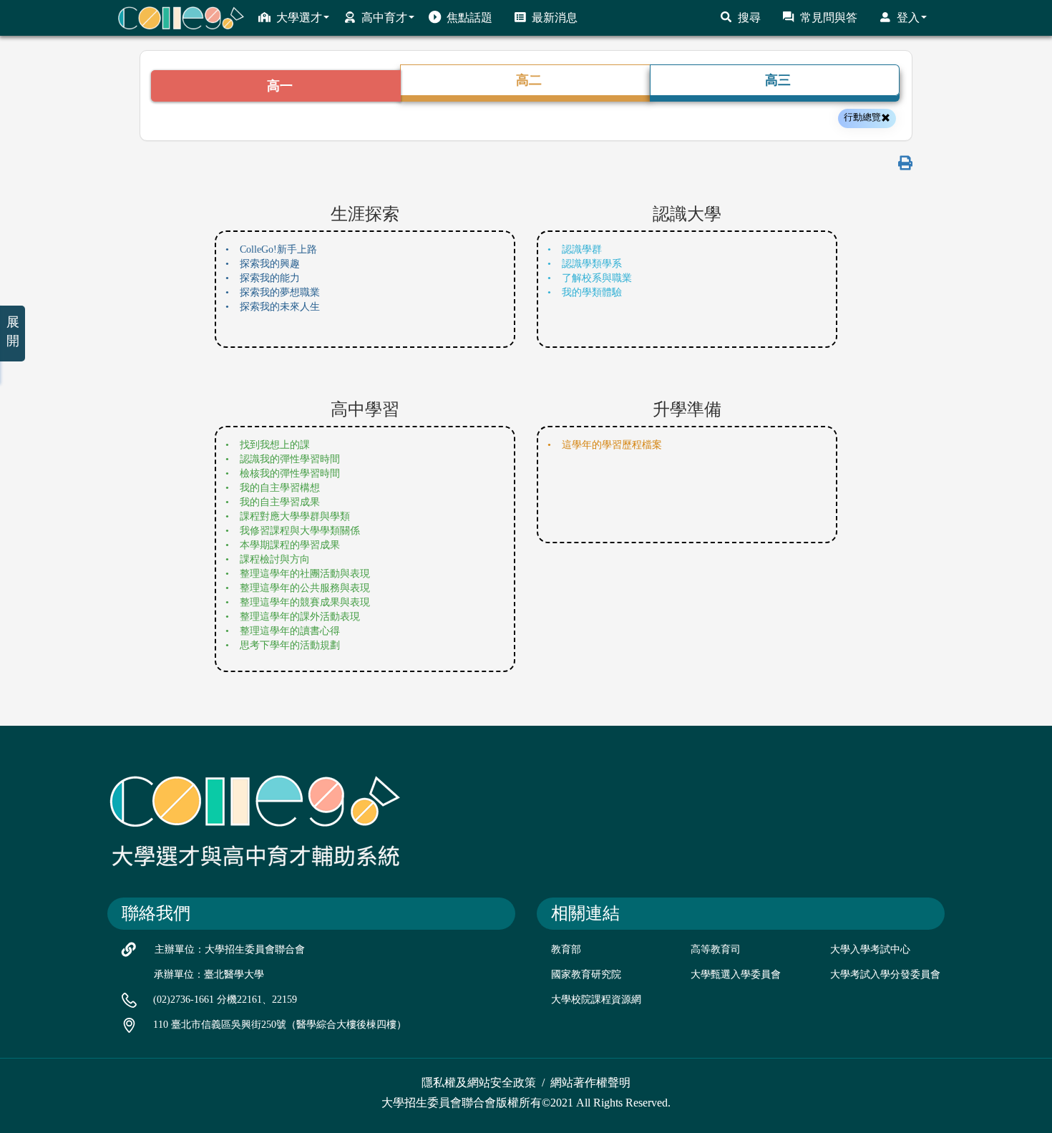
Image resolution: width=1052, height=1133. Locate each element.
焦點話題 (469, 17)
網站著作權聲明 (590, 1082)
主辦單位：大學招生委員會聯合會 (230, 949)
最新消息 (555, 17)
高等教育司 (716, 949)
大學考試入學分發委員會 (885, 974)
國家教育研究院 (586, 974)
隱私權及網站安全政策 (479, 1082)
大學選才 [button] (299, 17)
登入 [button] (908, 17)
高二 (529, 80)
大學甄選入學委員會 (736, 974)
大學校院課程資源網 (596, 999)
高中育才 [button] (384, 17)
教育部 (566, 949)
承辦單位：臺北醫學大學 (209, 974)
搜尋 (749, 17)
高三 (778, 80)
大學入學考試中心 (870, 949)
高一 (280, 86)
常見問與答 (828, 17)
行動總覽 (862, 117)
